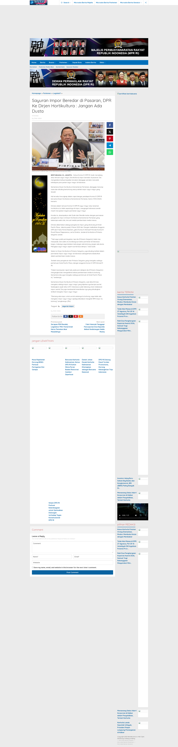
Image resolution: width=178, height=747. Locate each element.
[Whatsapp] (110, 152)
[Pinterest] (75, 316)
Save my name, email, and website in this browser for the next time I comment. (65, 567)
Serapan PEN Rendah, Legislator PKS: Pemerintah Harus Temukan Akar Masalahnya (62, 327)
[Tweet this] (110, 132)
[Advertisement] (89, 20)
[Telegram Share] (110, 145)
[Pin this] (110, 138)
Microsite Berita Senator (125, 744)
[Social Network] (145, 2)
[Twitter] (70, 316)
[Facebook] (65, 316)
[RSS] (80, 316)
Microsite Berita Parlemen (125, 742)
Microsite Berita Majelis (126, 740)
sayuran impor (68, 306)
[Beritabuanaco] (38, 3)
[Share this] (110, 125)
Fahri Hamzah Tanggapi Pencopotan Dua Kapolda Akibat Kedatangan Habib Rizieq (94, 327)
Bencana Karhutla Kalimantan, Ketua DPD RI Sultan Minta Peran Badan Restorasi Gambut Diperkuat (72, 367)
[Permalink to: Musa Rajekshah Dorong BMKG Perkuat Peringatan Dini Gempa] (39, 352)
